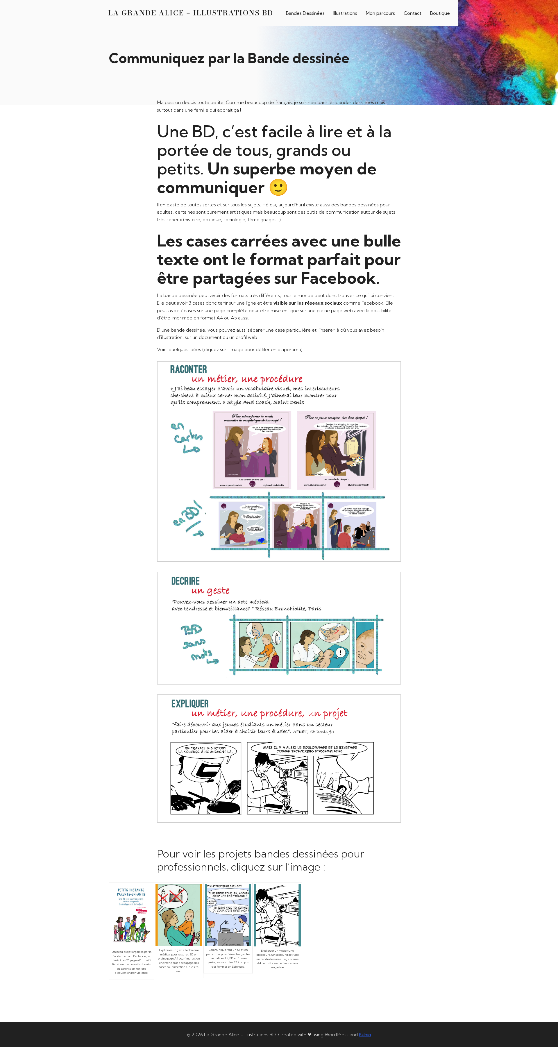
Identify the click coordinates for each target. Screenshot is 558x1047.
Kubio (365, 1034)
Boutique (440, 13)
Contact (412, 13)
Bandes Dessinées (305, 13)
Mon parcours (380, 13)
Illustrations (345, 13)
